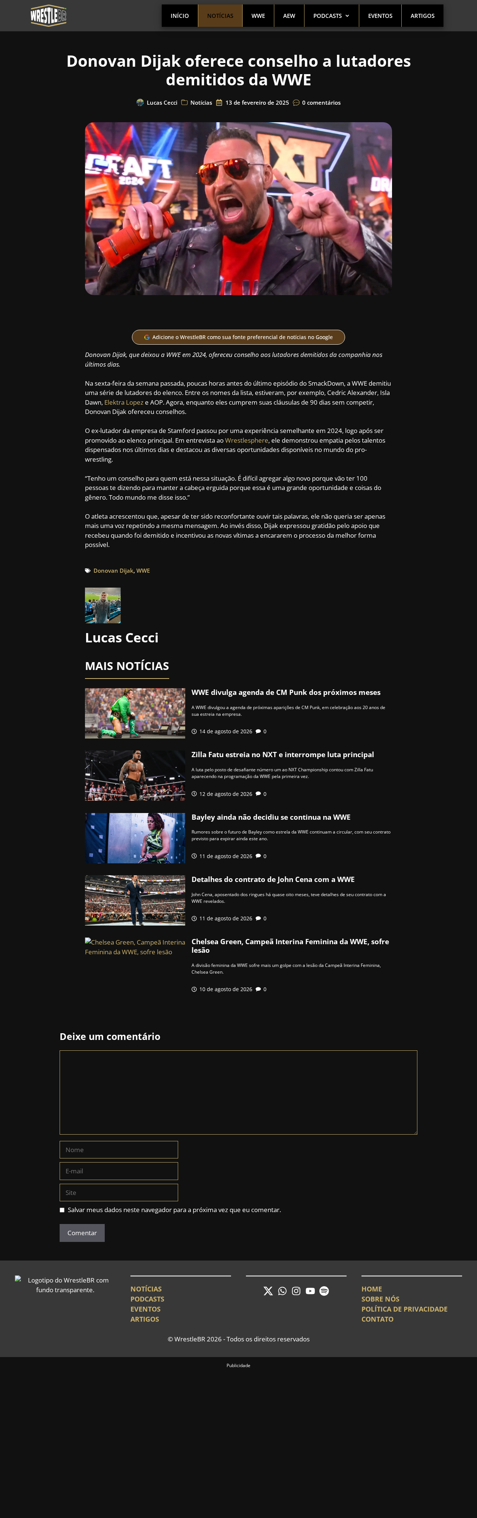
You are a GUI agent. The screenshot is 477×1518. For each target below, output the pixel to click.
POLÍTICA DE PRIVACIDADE (404, 1308)
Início (180, 15)
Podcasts (327, 15)
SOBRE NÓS (380, 1298)
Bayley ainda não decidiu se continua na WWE (271, 817)
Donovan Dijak (113, 570)
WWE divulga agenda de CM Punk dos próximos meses (286, 692)
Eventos (380, 15)
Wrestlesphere (246, 440)
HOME (371, 1288)
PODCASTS (147, 1298)
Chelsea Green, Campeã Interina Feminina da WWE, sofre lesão (290, 946)
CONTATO (377, 1319)
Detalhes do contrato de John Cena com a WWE (273, 879)
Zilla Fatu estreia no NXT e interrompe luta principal (283, 754)
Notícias (220, 15)
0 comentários (321, 102)
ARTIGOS (144, 1319)
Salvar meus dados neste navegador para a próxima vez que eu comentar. (174, 1209)
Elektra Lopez (123, 402)
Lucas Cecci (162, 102)
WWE (258, 15)
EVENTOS (145, 1308)
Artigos (423, 15)
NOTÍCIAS (146, 1288)
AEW (289, 15)
